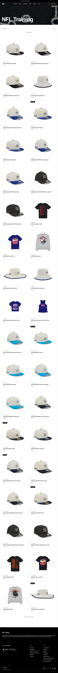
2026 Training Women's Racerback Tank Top (40, 320)
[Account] (52, 4)
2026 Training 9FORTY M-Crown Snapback (39, 63)
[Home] (3, 4)
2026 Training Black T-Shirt (36, 224)
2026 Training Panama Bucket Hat (10, 288)
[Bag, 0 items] (54, 4)
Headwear (25, 3)
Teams (20, 3)
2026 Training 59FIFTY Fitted (37, 127)
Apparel (34, 3)
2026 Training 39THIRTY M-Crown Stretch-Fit (12, 127)
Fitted (30, 3)
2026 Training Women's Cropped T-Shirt (11, 320)
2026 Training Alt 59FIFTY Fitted (37, 513)
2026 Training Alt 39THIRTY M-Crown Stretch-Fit (13, 513)
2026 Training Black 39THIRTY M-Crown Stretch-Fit (41, 192)
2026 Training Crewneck (36, 256)
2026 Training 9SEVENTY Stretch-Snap (11, 95)
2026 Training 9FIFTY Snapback (9, 63)
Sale (39, 3)
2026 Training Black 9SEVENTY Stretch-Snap (12, 224)
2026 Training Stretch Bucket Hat (37, 95)
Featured (15, 3)
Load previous (29, 32)
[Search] (49, 4)
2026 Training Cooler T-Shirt (8, 256)
